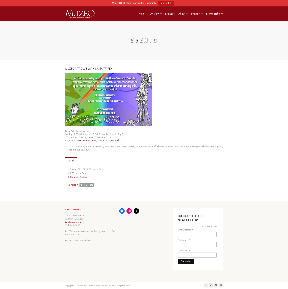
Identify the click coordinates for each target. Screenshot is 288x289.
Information (166, 3)
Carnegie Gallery (78, 177)
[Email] (91, 185)
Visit (141, 13)
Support (195, 13)
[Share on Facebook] (82, 185)
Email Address (185, 229)
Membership (213, 13)
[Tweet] (86, 185)
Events (169, 13)
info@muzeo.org (73, 222)
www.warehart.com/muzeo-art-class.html (98, 140)
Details (71, 161)
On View (154, 13)
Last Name (184, 250)
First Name (184, 240)
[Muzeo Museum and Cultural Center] (79, 13)
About (181, 13)
